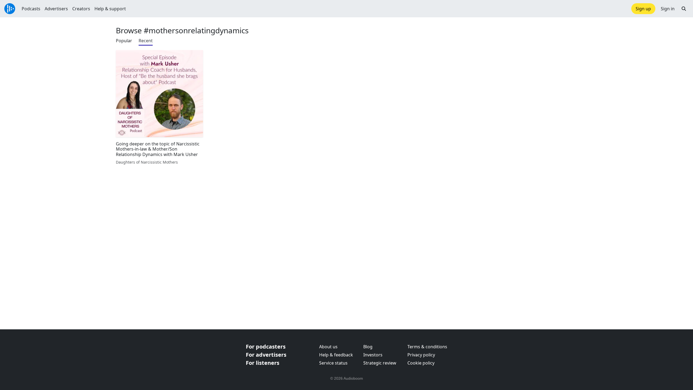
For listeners (262, 362)
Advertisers (56, 9)
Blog (367, 347)
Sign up (643, 9)
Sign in (668, 9)
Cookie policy (420, 363)
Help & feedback (336, 355)
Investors (373, 355)
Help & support (110, 9)
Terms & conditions (427, 347)
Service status (333, 363)
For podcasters (266, 346)
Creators (81, 9)
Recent (146, 41)
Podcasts (31, 9)
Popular (124, 41)
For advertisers (266, 354)
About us (328, 347)
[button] (684, 8)
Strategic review (379, 363)
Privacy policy (421, 355)
